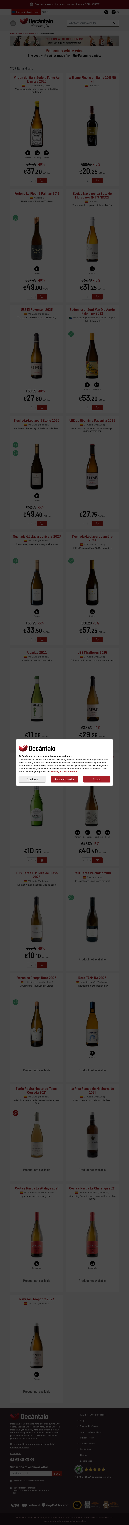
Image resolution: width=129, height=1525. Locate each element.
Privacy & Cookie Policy (64, 771)
